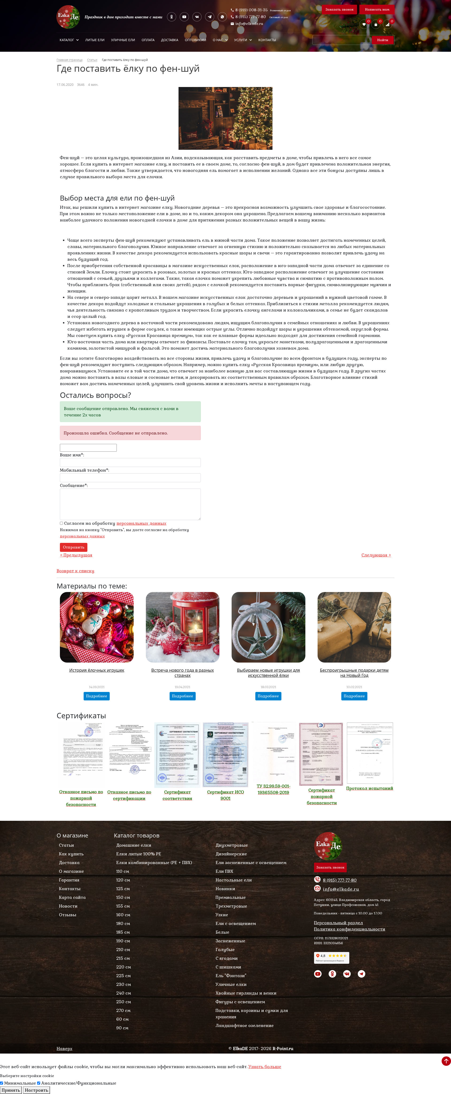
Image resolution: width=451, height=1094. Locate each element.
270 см (123, 1010)
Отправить (73, 547)
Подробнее (96, 696)
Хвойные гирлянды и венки (246, 993)
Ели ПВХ (224, 871)
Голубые (225, 949)
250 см (123, 1001)
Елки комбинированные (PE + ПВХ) (154, 862)
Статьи (66, 845)
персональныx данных (141, 523)
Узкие (222, 914)
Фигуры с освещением (240, 1001)
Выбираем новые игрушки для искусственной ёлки (268, 672)
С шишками (228, 967)
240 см (123, 993)
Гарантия (69, 880)
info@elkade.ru (249, 23)
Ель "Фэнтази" (231, 975)
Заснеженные (230, 941)
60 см (122, 1019)
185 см (123, 932)
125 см (123, 888)
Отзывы (67, 914)
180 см (123, 923)
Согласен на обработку (114, 523)
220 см (123, 967)
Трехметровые (231, 906)
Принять (11, 1090)
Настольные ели (234, 880)
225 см (123, 975)
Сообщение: (74, 485)
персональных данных (82, 536)
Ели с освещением (236, 923)
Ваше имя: (72, 455)
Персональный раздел (338, 922)
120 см (123, 880)
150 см (123, 897)
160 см (123, 914)
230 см (123, 984)
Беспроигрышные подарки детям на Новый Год (354, 672)
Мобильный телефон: (84, 470)
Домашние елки (133, 845)
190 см (123, 941)
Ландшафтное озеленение (245, 1025)
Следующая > (376, 555)
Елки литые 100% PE (138, 854)
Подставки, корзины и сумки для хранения (252, 1013)
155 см (123, 906)
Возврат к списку (75, 570)
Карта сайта (72, 897)
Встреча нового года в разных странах (182, 672)
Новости (68, 906)
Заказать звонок (340, 9)
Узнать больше (265, 1066)
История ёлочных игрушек (96, 670)
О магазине (71, 871)
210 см (123, 949)
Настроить (36, 1090)
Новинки (225, 888)
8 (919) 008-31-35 (251, 10)
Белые (222, 932)
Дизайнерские (231, 854)
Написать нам (377, 9)
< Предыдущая (76, 555)
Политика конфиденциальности (349, 929)
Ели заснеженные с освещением (251, 862)
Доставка (69, 862)
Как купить (71, 854)
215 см (123, 958)
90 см (122, 1028)
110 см (122, 871)
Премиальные (231, 897)
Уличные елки (231, 984)
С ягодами (227, 958)
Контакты (70, 888)
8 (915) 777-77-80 (251, 16)
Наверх (64, 1048)
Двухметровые (232, 845)
